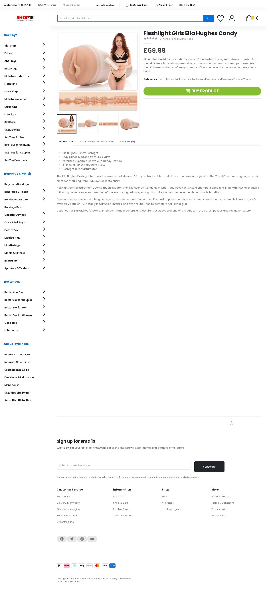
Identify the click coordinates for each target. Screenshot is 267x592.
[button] (57, 71)
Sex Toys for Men (14, 137)
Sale (164, 496)
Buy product (205, 91)
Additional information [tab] (97, 141)
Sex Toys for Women (17, 145)
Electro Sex (11, 230)
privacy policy (192, 477)
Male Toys (226, 79)
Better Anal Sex (13, 292)
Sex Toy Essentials (15, 160)
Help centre (63, 496)
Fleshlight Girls (177, 79)
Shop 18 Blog (120, 503)
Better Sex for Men (15, 307)
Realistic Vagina (242, 79)
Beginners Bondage (16, 184)
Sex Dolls (10, 122)
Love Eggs (10, 114)
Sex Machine (12, 129)
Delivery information (68, 503)
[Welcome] (232, 18)
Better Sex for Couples (18, 300)
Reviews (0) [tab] (127, 141)
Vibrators (10, 45)
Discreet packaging (68, 509)
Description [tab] (65, 141)
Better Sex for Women (18, 315)
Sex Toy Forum (121, 509)
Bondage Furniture (16, 199)
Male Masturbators (209, 79)
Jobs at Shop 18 (122, 515)
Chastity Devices (15, 215)
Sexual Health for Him (17, 400)
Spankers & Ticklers (16, 268)
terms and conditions (169, 477)
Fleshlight (163, 79)
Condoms (10, 323)
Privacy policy (219, 509)
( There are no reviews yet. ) (176, 39)
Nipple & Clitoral (14, 253)
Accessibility (218, 515)
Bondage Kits (12, 207)
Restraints (10, 260)
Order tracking (65, 522)
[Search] (208, 18)
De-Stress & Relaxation (19, 377)
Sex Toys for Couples (17, 152)
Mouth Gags (12, 245)
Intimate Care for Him (17, 362)
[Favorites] (221, 18)
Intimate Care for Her (17, 354)
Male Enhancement (16, 99)
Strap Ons (10, 107)
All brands (168, 503)
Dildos (8, 53)
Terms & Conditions (222, 503)
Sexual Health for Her (17, 392)
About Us (118, 496)
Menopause (11, 385)
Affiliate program (221, 496)
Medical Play (12, 238)
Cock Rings (11, 91)
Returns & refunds (67, 515)
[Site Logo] (25, 18)
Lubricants (11, 330)
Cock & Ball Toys (14, 222)
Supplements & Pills (16, 370)
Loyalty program (171, 509)
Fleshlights (192, 79)
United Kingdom (104, 5)
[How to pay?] (86, 565)
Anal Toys (10, 61)
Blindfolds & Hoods (16, 192)
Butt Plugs (10, 68)
